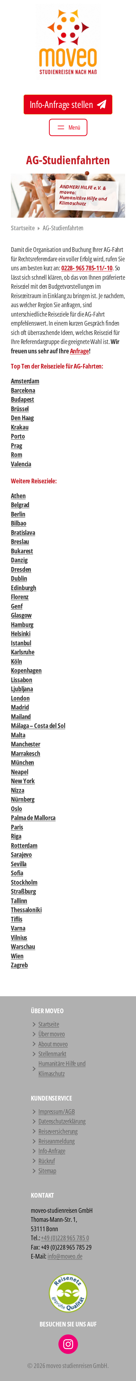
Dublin (19, 578)
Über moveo (51, 1033)
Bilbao (18, 523)
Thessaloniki (26, 909)
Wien (17, 955)
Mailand (21, 716)
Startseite (23, 227)
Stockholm (24, 882)
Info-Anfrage (51, 1150)
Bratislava (23, 532)
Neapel (19, 771)
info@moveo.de (65, 1256)
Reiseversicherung (58, 1131)
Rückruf (46, 1160)
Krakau (19, 427)
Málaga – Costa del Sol (38, 725)
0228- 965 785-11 (81, 267)
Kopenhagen (26, 670)
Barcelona (23, 390)
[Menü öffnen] (68, 127)
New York (23, 780)
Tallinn (19, 900)
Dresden (21, 569)
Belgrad (20, 504)
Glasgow (21, 615)
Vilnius (19, 937)
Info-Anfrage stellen (62, 104)
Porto (18, 436)
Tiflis (16, 919)
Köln (16, 661)
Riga (16, 836)
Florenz (20, 596)
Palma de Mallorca (33, 817)
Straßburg (23, 891)
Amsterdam (25, 380)
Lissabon (21, 679)
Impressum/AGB (56, 1111)
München (22, 762)
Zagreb (19, 964)
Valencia (21, 463)
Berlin (18, 514)
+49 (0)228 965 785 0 (65, 1237)
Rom (16, 454)
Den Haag (22, 417)
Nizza (17, 790)
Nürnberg (22, 799)
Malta (18, 735)
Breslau (20, 541)
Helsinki (20, 633)
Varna (18, 928)
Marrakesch (25, 753)
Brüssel (20, 408)
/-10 (107, 267)
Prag (16, 445)
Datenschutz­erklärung (62, 1121)
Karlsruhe (22, 652)
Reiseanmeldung (56, 1141)
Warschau (23, 946)
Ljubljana (22, 688)
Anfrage (79, 351)
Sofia (17, 872)
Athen (18, 495)
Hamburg (22, 624)
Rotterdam (24, 845)
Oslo (16, 808)
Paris (17, 827)
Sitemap (47, 1170)
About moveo (53, 1044)
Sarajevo (21, 854)
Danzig (19, 560)
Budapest (22, 399)
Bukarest (22, 550)
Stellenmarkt (52, 1053)
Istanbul (21, 643)
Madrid (20, 707)
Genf (16, 606)
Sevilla (18, 863)
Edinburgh (23, 587)
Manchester (25, 744)
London (20, 698)
